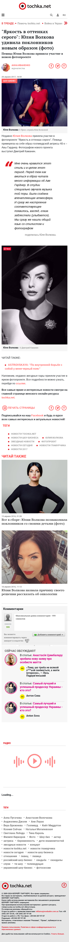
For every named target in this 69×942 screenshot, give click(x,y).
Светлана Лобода (14, 833)
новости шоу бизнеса (40, 852)
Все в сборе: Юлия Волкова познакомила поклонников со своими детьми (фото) (34, 521)
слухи (7, 863)
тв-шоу (18, 863)
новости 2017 (19, 449)
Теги (6, 807)
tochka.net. (8, 397)
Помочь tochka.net (29, 23)
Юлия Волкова (54, 437)
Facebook (37, 415)
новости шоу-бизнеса (24, 437)
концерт (35, 844)
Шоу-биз (44, 837)
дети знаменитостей (51, 840)
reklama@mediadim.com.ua (47, 911)
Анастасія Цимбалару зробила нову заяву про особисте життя (41, 658)
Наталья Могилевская (39, 829)
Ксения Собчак (13, 829)
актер (57, 837)
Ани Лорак (37, 821)
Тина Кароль (36, 833)
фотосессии (43, 867)
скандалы (56, 860)
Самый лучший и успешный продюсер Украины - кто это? (41, 687)
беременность (26, 840)
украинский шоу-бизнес (18, 867)
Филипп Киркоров (14, 837)
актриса (8, 840)
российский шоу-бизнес (18, 860)
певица (36, 856)
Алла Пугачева (13, 817)
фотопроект (48, 441)
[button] (58, 15)
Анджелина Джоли (15, 821)
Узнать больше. (57, 934)
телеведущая (35, 863)
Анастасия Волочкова (39, 817)
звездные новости (22, 441)
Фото (32, 837)
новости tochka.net (23, 434)
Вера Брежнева (13, 825)
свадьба (41, 860)
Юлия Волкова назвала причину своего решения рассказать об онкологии (33, 592)
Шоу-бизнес (9, 81)
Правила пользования (11, 927)
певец (24, 856)
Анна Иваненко (21, 65)
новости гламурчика (52, 445)
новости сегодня (21, 445)
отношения (10, 856)
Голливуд (32, 825)
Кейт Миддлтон (51, 825)
